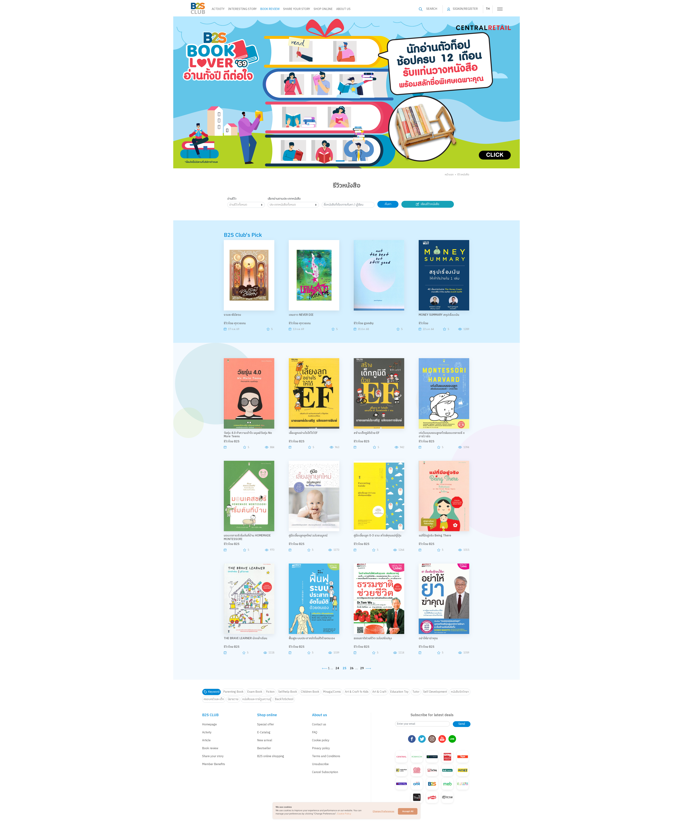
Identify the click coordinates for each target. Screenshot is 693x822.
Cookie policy (320, 740)
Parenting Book (233, 691)
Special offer (265, 724)
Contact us (319, 724)
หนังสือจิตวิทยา (460, 691)
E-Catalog (263, 732)
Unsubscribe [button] (320, 764)
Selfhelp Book (287, 691)
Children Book (310, 691)
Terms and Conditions (326, 756)
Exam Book (254, 691)
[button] (340, 160)
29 (362, 668)
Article (206, 740)
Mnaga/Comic (332, 691)
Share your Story (296, 9)
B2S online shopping (270, 756)
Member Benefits (213, 764)
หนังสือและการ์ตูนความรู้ (256, 699)
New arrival (264, 740)
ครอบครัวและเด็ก (214, 699)
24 (337, 668)
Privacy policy (321, 748)
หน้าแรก (449, 174)
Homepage (209, 724)
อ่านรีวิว (231, 199)
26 (352, 668)
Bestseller (264, 748)
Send (461, 724)
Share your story (213, 756)
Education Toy (399, 691)
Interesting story (242, 9)
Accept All (407, 811)
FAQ (314, 732)
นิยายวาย (233, 699)
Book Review (270, 9)
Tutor (415, 691)
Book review (210, 748)
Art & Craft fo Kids (357, 691)
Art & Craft (379, 691)
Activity (218, 9)
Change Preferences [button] (383, 811)
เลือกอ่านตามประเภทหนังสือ (284, 199)
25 (344, 668)
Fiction (270, 691)
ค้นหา (388, 204)
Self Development (435, 691)
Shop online (323, 9)
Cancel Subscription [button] (325, 772)
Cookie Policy (344, 813)
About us (343, 9)
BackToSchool (284, 699)
